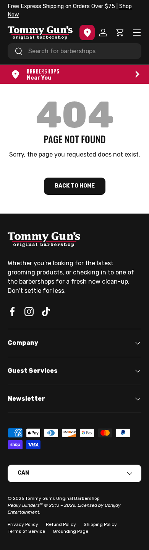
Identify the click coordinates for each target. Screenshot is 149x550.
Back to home (75, 186)
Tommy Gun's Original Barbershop (62, 498)
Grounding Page (70, 531)
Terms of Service (26, 531)
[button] (120, 32)
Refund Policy (61, 524)
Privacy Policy (23, 524)
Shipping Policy (100, 524)
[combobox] (74, 51)
